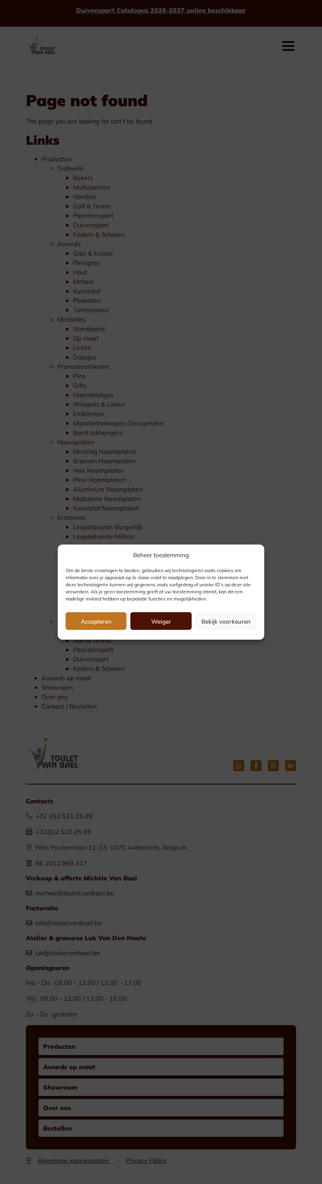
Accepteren (96, 621)
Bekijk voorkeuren (226, 621)
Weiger (161, 621)
